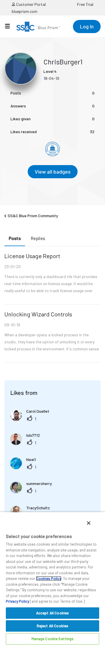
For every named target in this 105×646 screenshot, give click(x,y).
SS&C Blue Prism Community (33, 215)
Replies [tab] (38, 238)
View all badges (53, 171)
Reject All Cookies (52, 625)
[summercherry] (33, 491)
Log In (87, 26)
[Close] (88, 523)
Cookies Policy (48, 578)
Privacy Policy (17, 601)
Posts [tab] (15, 238)
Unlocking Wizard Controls (38, 314)
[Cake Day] (52, 149)
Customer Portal (30, 4)
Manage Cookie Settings (53, 638)
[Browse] (10, 26)
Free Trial (85, 4)
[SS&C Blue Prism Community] (38, 26)
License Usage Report (32, 255)
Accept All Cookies (52, 613)
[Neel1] (25, 467)
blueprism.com (24, 11)
